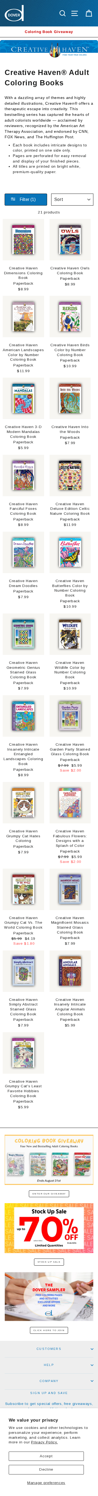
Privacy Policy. (44, 1442)
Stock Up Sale (49, 1262)
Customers (49, 1348)
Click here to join (49, 1330)
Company (49, 1381)
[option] (49, 31)
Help (49, 1364)
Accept (46, 1456)
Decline (46, 1469)
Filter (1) (27, 199)
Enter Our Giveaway (49, 1194)
